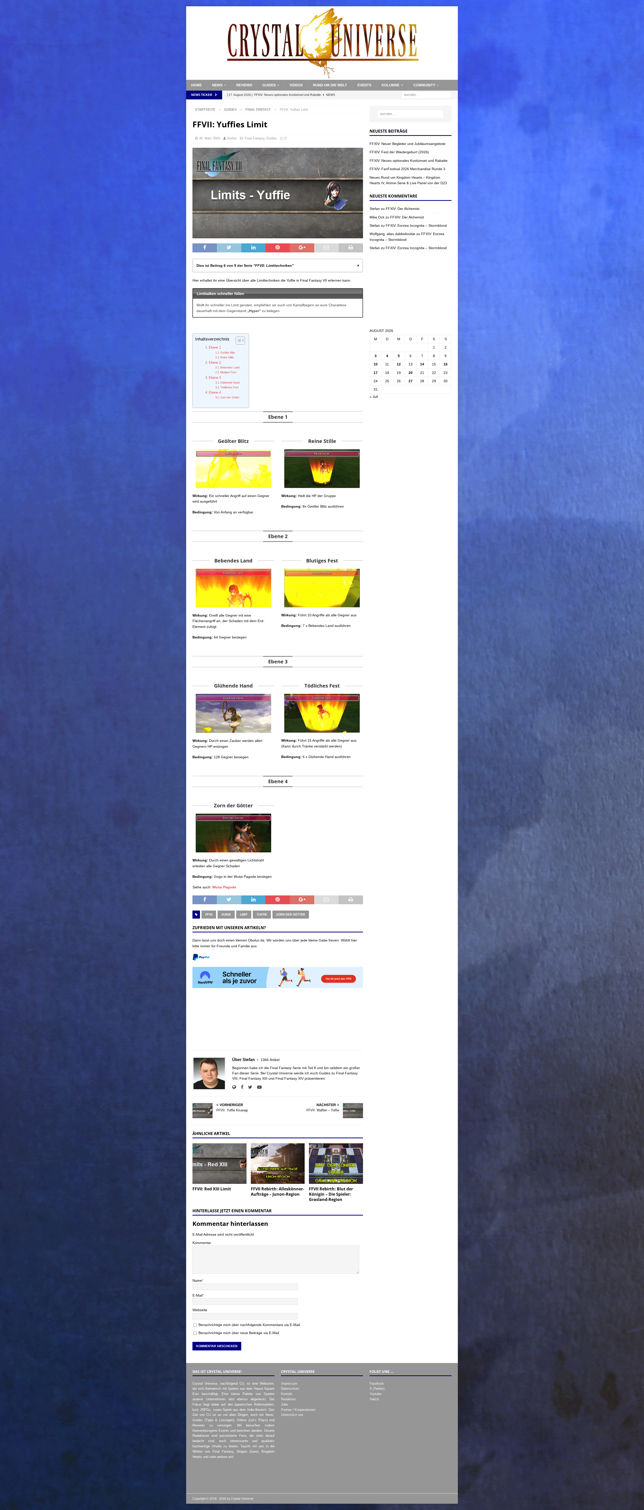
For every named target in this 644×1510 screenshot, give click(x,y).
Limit (244, 914)
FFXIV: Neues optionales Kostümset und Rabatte (409, 161)
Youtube (375, 1394)
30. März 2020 (209, 138)
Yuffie (262, 914)
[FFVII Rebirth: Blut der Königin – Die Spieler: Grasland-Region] (336, 1163)
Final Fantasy (254, 138)
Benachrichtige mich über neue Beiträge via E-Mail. (239, 1333)
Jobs (284, 1404)
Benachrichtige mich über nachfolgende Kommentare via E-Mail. (249, 1325)
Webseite (199, 1310)
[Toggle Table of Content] (238, 340)
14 (422, 364)
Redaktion (288, 1399)
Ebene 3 (215, 378)
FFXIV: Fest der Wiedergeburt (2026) (399, 152)
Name (197, 1280)
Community (424, 85)
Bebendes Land (229, 367)
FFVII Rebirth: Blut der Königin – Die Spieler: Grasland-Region (331, 1194)
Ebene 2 (215, 362)
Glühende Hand (229, 382)
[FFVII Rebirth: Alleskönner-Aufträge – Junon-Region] (278, 1163)
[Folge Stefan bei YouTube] (257, 1087)
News (217, 85)
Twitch (374, 1399)
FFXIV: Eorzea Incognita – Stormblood (416, 225)
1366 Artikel (270, 1060)
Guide (226, 914)
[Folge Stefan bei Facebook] (240, 1087)
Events (364, 85)
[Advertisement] (277, 1022)
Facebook (377, 1383)
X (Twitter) (377, 1388)
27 (411, 381)
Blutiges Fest (228, 372)
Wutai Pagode (224, 887)
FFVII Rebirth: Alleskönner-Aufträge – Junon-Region (277, 1191)
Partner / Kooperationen (298, 1410)
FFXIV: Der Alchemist (402, 209)
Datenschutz (290, 1388)
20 (411, 373)
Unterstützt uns (292, 1415)
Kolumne (390, 85)
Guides (269, 85)
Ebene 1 (215, 347)
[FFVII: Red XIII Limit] (219, 1163)
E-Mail (197, 1295)
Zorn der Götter (229, 397)
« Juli (374, 397)
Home (196, 85)
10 (376, 364)
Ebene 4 (215, 392)
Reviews (244, 85)
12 (399, 364)
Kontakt (286, 1394)
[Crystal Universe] (322, 77)
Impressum (289, 1383)
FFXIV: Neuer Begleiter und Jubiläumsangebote (408, 144)
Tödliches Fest (229, 387)
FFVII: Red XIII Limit (211, 1189)
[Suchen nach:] (426, 95)
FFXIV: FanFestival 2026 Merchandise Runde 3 (407, 169)
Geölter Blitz (227, 352)
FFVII (208, 914)
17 (376, 373)
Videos (296, 85)
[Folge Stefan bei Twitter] (248, 1087)
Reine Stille (227, 357)
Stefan (231, 138)
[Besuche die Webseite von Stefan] (234, 1087)
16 (446, 364)
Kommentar (201, 1243)
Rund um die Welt (330, 85)
